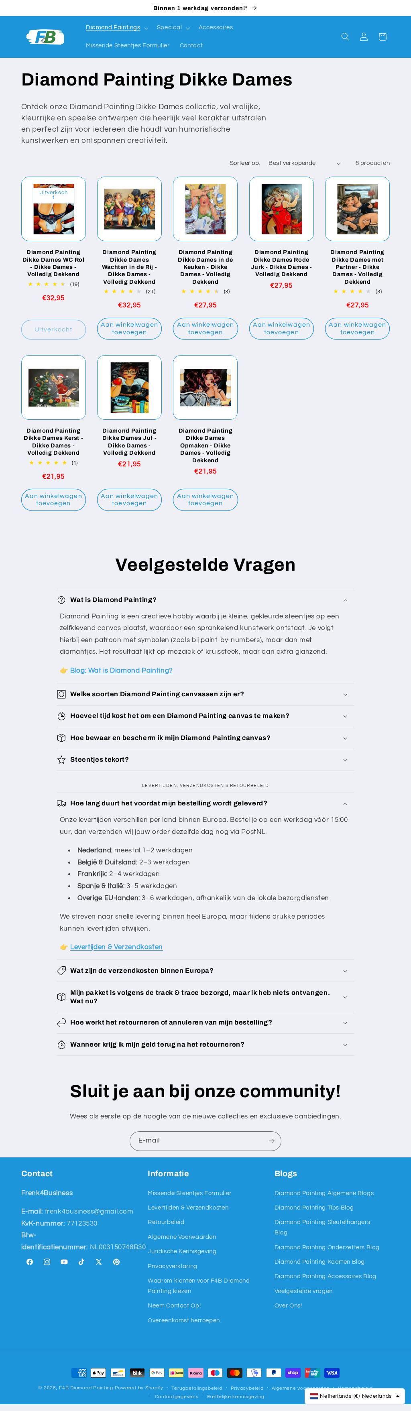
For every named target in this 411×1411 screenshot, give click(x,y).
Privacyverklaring (172, 1266)
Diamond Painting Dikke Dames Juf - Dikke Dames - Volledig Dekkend (129, 441)
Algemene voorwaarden (301, 1388)
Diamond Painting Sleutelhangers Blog (322, 1227)
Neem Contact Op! (174, 1306)
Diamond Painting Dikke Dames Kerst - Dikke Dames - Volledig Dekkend (53, 441)
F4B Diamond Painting (86, 1388)
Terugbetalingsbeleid (196, 1388)
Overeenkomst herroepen (184, 1320)
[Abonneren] (271, 1141)
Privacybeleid (247, 1388)
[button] (116, 28)
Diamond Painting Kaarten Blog (320, 1262)
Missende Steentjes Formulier (190, 1193)
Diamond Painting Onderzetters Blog (327, 1247)
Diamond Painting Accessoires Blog (325, 1276)
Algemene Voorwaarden (182, 1237)
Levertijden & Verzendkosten (188, 1208)
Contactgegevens (177, 1397)
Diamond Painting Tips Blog (314, 1208)
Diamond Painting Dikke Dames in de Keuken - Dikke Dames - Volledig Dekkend (205, 267)
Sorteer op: (245, 163)
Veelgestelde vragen (304, 1291)
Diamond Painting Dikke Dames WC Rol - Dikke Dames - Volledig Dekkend (53, 263)
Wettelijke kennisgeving (236, 1397)
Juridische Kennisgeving (182, 1251)
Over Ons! (288, 1306)
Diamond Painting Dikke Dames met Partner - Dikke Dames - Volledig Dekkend (357, 267)
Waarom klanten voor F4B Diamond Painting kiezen (199, 1286)
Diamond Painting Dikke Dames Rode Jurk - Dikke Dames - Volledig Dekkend (281, 263)
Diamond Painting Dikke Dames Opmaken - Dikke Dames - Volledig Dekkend (206, 445)
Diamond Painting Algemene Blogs (324, 1193)
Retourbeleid (166, 1222)
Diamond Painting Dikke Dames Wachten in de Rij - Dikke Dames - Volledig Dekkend (129, 267)
